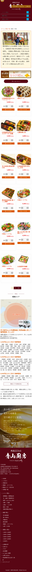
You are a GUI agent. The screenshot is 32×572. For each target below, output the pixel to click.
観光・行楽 (6, 507)
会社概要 (5, 551)
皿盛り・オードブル (8, 485)
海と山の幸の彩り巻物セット (23, 232)
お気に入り (28, 6)
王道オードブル (22, 200)
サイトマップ (6, 562)
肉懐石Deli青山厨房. (14, 570)
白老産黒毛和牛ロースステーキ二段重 (8, 133)
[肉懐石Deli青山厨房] (16, 455)
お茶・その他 (6, 526)
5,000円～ (5, 541)
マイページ (22, 6)
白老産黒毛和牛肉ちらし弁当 (23, 166)
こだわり (5, 480)
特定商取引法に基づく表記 (9, 558)
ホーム (2, 28)
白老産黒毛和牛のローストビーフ (8, 99)
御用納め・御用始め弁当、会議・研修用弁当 (8, 497)
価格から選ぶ (5, 19)
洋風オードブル (7, 266)
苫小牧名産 (6, 515)
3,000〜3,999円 (7, 536)
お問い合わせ (6, 555)
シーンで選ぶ (5, 12)
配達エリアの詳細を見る (16, 383)
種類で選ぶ (4, 15)
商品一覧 (8, 28)
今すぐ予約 (15, 6)
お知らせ (5, 546)
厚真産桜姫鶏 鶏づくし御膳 (8, 200)
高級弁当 (5, 483)
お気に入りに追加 (8, 113)
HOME (4, 478)
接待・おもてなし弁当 (8, 500)
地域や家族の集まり (8, 509)
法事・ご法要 (6, 502)
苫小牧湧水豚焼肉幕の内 (8, 166)
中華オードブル (7, 234)
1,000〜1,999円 (7, 532)
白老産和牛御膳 (22, 266)
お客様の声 (5, 544)
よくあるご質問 (7, 553)
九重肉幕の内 (21, 132)
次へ (19, 288)
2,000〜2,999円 (7, 534)
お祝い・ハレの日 (7, 504)
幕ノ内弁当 (6, 517)
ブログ (4, 548)
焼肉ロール (20, 98)
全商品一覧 (5, 489)
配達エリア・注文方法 (8, 487)
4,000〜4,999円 (7, 539)
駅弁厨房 (5, 521)
